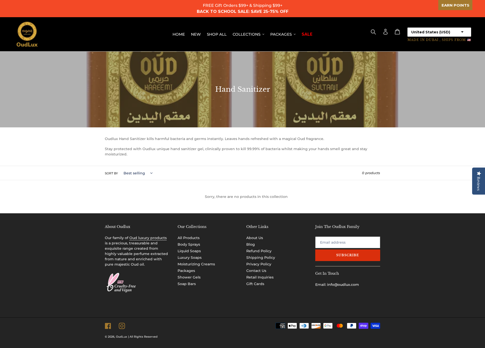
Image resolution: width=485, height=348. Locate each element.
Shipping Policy (260, 257)
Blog (250, 244)
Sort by (111, 173)
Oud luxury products (148, 238)
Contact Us (256, 270)
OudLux (121, 336)
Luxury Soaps (190, 257)
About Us (254, 238)
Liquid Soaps (189, 251)
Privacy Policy (258, 264)
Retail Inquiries (260, 277)
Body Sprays (189, 244)
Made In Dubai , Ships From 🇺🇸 (439, 40)
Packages (186, 270)
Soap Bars (187, 284)
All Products (189, 238)
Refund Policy (259, 251)
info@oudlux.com (343, 284)
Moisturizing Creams (196, 264)
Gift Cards (255, 284)
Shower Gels (189, 277)
